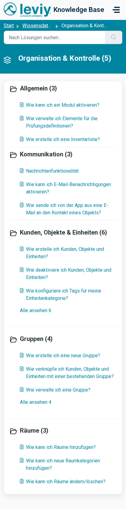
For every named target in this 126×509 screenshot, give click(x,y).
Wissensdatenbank (42, 26)
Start (9, 26)
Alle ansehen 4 (35, 402)
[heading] (63, 89)
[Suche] (113, 37)
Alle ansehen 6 (35, 310)
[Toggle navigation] (116, 9)
